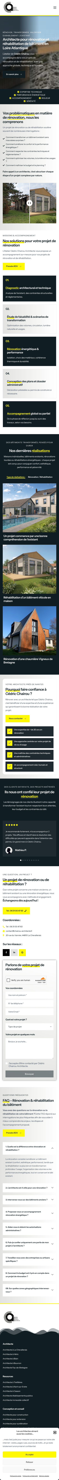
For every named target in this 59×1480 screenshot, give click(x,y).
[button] (55, 1432)
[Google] (22, 952)
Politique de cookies (15, 1476)
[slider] (29, 203)
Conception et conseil (13, 1408)
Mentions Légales (44, 1476)
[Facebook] (6, 952)
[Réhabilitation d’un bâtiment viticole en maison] (29, 569)
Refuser (29, 1462)
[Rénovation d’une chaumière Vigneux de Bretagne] (29, 630)
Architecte (8, 1343)
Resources (8, 1376)
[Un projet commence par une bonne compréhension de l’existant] (29, 507)
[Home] (11, 7)
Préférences (29, 1470)
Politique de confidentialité (30, 1476)
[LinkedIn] (14, 952)
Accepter (30, 1454)
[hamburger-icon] (55, 7)
